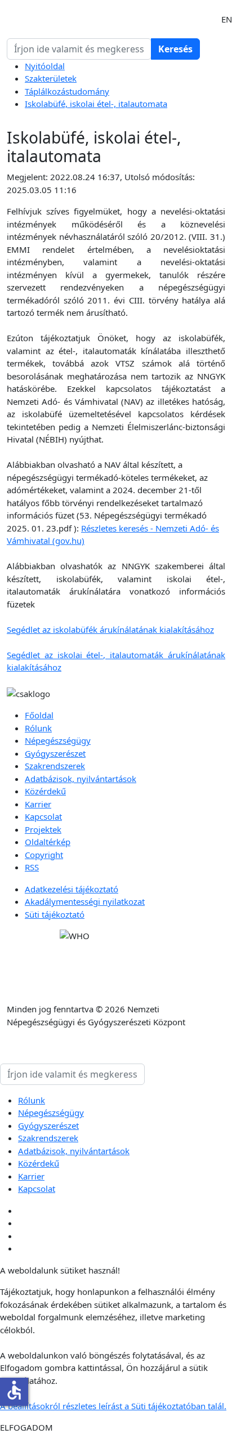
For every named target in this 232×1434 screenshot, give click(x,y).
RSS (32, 867)
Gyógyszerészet (55, 753)
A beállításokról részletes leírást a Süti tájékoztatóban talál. (113, 1405)
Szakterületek (51, 78)
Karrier (38, 804)
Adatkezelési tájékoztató (71, 889)
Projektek (43, 829)
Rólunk (38, 728)
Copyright (44, 854)
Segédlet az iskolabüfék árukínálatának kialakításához (110, 629)
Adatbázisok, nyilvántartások (80, 778)
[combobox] (79, 49)
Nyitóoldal (45, 66)
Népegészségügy (58, 740)
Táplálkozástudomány (67, 91)
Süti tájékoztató (54, 914)
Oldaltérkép (47, 841)
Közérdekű (45, 791)
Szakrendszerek (55, 765)
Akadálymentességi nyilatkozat (85, 901)
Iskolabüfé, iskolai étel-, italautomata (96, 103)
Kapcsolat (43, 816)
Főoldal (39, 715)
